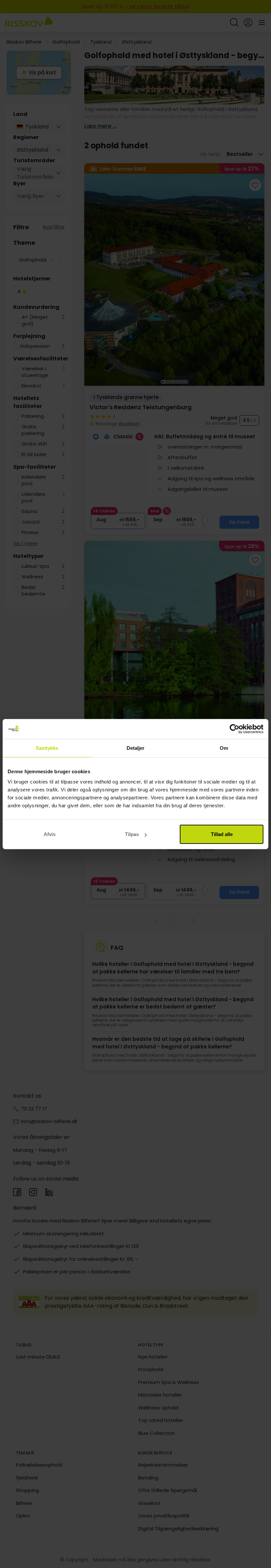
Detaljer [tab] (136, 747)
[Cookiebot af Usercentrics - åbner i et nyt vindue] (234, 729)
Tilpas (132, 834)
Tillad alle (222, 834)
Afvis (50, 834)
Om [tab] (224, 747)
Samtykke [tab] (47, 747)
